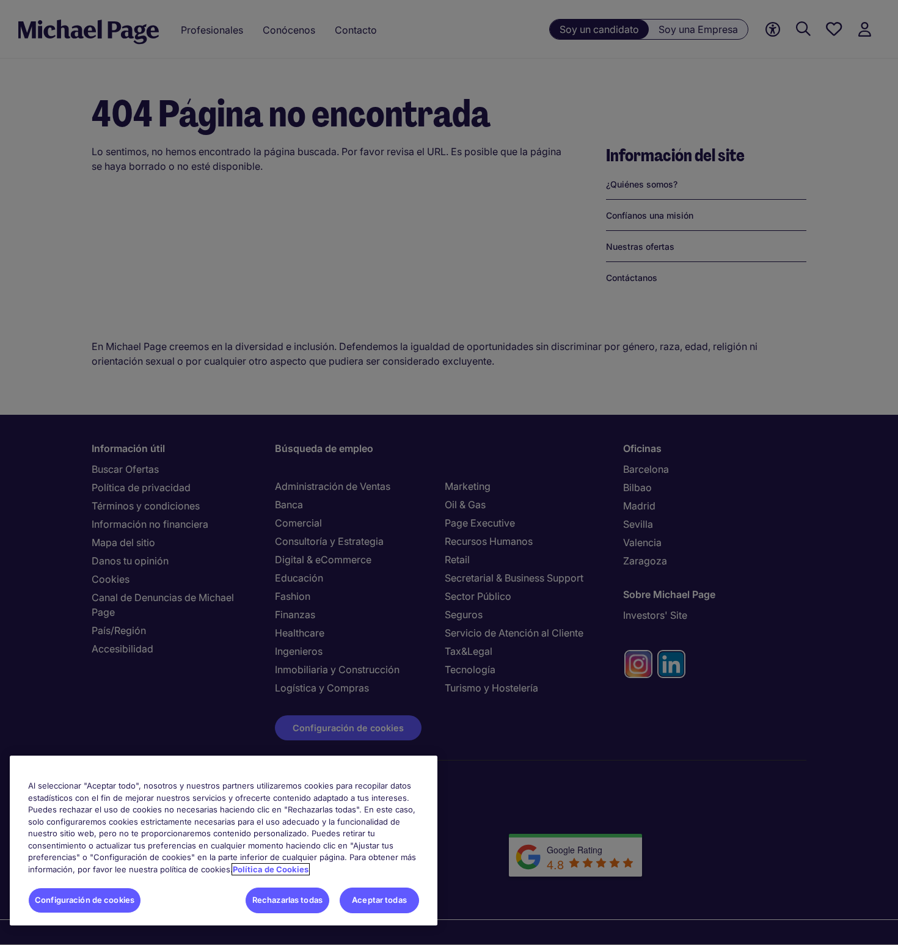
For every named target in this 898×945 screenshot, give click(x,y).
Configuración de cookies (84, 900)
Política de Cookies (270, 869)
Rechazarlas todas (287, 900)
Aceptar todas (379, 900)
